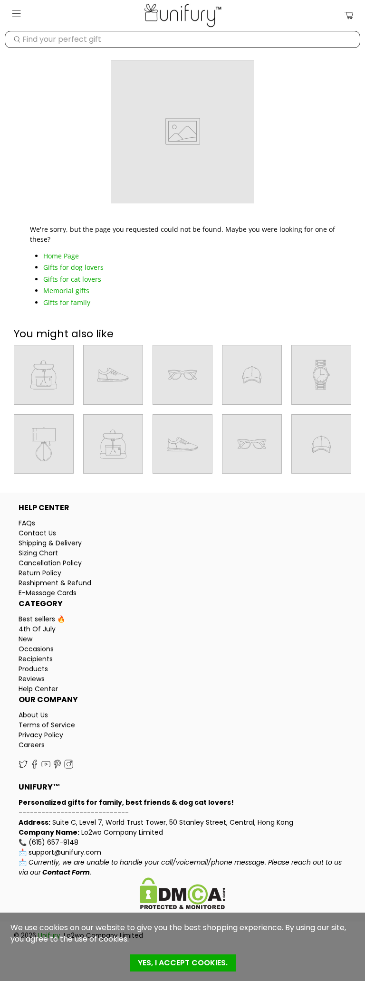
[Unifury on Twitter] (23, 766)
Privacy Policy (41, 735)
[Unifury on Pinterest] (57, 766)
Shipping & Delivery (50, 543)
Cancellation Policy (50, 563)
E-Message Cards (48, 593)
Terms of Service (47, 725)
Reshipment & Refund (55, 583)
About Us (33, 715)
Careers (32, 745)
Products (33, 669)
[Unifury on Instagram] (68, 766)
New (25, 639)
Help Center (38, 689)
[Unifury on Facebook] (34, 766)
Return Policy (40, 573)
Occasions (36, 649)
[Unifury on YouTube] (45, 766)
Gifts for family (66, 302)
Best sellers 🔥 (42, 619)
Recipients (36, 659)
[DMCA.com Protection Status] (182, 894)
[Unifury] (182, 15)
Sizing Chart (38, 553)
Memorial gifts (66, 290)
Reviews (32, 679)
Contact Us (37, 533)
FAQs (27, 523)
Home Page (61, 255)
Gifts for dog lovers (73, 267)
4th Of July (37, 629)
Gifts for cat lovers (72, 279)
